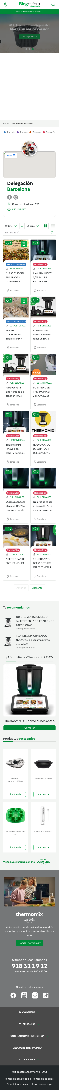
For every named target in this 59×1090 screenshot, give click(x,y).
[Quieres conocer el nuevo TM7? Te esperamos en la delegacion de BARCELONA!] (16, 479)
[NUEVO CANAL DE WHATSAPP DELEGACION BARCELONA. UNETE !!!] (43, 422)
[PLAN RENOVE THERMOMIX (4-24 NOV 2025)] (43, 365)
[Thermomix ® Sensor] (43, 815)
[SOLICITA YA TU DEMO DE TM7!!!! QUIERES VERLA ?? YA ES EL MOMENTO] (43, 537)
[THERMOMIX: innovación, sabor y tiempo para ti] (16, 422)
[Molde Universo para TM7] (16, 815)
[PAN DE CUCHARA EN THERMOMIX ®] (16, 308)
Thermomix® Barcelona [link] (22, 123)
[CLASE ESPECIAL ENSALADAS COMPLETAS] (16, 251)
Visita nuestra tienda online (27, 11)
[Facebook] (13, 995)
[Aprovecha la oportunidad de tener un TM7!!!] (43, 308)
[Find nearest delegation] (5, 4)
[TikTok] (45, 995)
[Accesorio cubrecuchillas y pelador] (16, 762)
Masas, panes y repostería (19, 321)
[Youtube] (24, 995)
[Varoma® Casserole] (43, 762)
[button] (53, 4)
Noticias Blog (40, 264)
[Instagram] (35, 995)
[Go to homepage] (29, 5)
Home (6, 123)
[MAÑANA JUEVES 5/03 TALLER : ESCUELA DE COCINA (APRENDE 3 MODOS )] (43, 251)
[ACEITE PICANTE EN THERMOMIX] (16, 537)
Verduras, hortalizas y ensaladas (21, 264)
